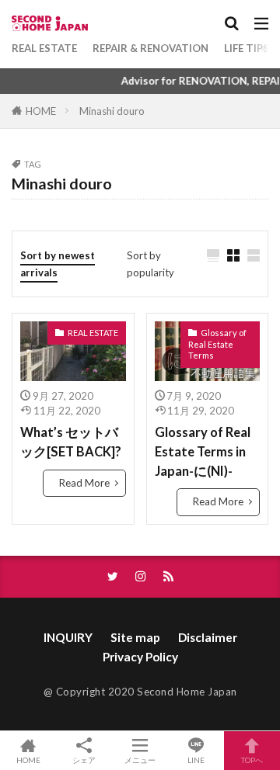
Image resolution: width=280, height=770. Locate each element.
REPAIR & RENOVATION (150, 48)
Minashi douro (112, 111)
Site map (135, 637)
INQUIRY (68, 637)
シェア (84, 760)
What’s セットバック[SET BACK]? (70, 442)
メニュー (140, 759)
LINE (196, 759)
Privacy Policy (140, 657)
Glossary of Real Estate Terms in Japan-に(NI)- (202, 452)
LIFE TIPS (246, 48)
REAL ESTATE (44, 48)
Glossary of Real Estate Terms (217, 344)
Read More (84, 483)
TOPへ (252, 759)
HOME (41, 111)
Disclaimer (207, 637)
